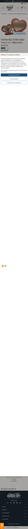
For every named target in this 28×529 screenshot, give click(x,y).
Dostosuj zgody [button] (14, 78)
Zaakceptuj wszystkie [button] (14, 75)
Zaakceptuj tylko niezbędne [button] (14, 82)
